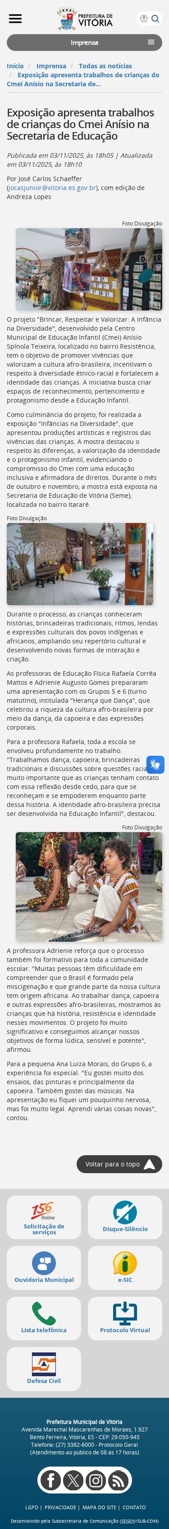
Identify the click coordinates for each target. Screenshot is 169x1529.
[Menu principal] (15, 18)
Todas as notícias (105, 66)
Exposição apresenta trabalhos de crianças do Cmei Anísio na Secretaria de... (83, 79)
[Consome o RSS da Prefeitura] (118, 1480)
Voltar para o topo (113, 1164)
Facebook (51, 1480)
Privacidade (60, 1507)
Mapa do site (99, 1507)
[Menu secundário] (151, 42)
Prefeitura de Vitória (84, 19)
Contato (134, 1507)
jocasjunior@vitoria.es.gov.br (52, 187)
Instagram (96, 1480)
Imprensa (51, 66)
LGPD (31, 1507)
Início (15, 66)
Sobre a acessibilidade (144, 18)
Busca (155, 18)
